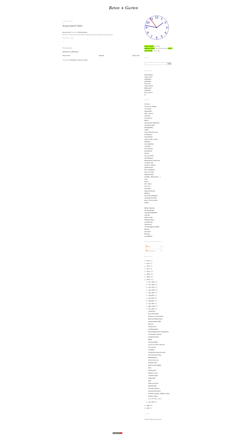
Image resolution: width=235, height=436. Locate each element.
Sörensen (147, 104)
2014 (148, 261)
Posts (149, 246)
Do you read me (149, 156)
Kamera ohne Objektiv (154, 365)
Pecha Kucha (82, 32)
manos (146, 181)
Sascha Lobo (66, 32)
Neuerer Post (66, 55)
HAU (149, 368)
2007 (148, 279)
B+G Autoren (148, 92)
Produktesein (148, 134)
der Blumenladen (153, 329)
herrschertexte (148, 149)
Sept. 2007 (151, 290)
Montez (146, 120)
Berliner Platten (153, 396)
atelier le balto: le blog (151, 139)
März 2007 (151, 306)
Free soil (147, 186)
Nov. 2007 (151, 285)
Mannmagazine (152, 357)
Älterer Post (136, 55)
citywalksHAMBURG (150, 213)
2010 (148, 271)
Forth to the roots (153, 360)
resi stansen (147, 109)
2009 (148, 274)
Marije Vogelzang (149, 208)
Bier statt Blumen (149, 170)
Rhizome (150, 324)
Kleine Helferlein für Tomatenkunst (158, 332)
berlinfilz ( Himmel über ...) (152, 177)
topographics (148, 111)
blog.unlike (147, 188)
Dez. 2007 (151, 282)
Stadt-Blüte (147, 81)
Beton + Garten (123, 7)
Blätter (150, 339)
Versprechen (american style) (156, 352)
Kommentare (151, 251)
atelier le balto (148, 217)
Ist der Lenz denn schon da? (156, 344)
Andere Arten (148, 77)
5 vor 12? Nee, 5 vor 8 (154, 399)
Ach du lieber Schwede (154, 334)
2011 (148, 269)
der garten (147, 231)
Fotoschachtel (148, 137)
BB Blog (147, 193)
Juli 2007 (151, 295)
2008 (148, 277)
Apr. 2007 (151, 303)
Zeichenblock (148, 151)
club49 (146, 130)
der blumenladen (149, 210)
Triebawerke (148, 224)
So (145, 95)
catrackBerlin (148, 236)
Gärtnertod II (152, 326)
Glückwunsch (152, 370)
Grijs (145, 179)
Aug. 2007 (151, 293)
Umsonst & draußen (150, 106)
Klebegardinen (152, 386)
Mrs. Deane (147, 184)
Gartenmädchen (149, 144)
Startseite (101, 55)
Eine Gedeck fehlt (153, 314)
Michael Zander (149, 174)
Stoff (149, 381)
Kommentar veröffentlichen (70, 52)
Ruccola (146, 229)
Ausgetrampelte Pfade (72, 25)
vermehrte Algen (153, 375)
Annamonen (151, 311)
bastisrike (147, 116)
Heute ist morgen (153, 383)
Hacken (146, 153)
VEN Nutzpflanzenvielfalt (151, 227)
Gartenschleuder (153, 342)
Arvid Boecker (148, 222)
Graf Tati (147, 215)
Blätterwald (147, 88)
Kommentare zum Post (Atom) (79, 60)
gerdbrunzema (148, 167)
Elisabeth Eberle (149, 220)
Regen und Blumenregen (155, 319)
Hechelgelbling (148, 127)
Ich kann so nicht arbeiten (155, 316)
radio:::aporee (148, 113)
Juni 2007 (151, 298)
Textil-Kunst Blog (149, 125)
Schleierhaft (151, 378)
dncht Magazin (148, 158)
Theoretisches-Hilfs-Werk (151, 123)
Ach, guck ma (152, 347)
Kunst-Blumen (148, 75)
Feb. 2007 (151, 309)
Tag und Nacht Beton (154, 391)
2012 (148, 266)
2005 (148, 408)
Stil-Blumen (147, 79)
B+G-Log (147, 84)
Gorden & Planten (149, 165)
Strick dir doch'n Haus (154, 355)
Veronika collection (153, 388)
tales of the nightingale (151, 195)
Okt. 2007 (151, 287)
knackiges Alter (152, 363)
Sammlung (147, 90)
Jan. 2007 (151, 402)
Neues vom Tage (149, 172)
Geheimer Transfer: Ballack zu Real (158, 393)
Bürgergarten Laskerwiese (152, 160)
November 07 (148, 118)
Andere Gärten (148, 86)
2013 (148, 263)
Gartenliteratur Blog (150, 198)
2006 (148, 405)
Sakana (146, 202)
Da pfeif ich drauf (153, 337)
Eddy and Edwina (149, 191)
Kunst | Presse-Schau (150, 200)
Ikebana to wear (153, 373)
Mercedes (147, 234)
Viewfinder (151, 350)
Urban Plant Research (151, 132)
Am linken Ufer (148, 163)
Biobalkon (147, 142)
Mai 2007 (151, 301)
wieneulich (147, 146)
